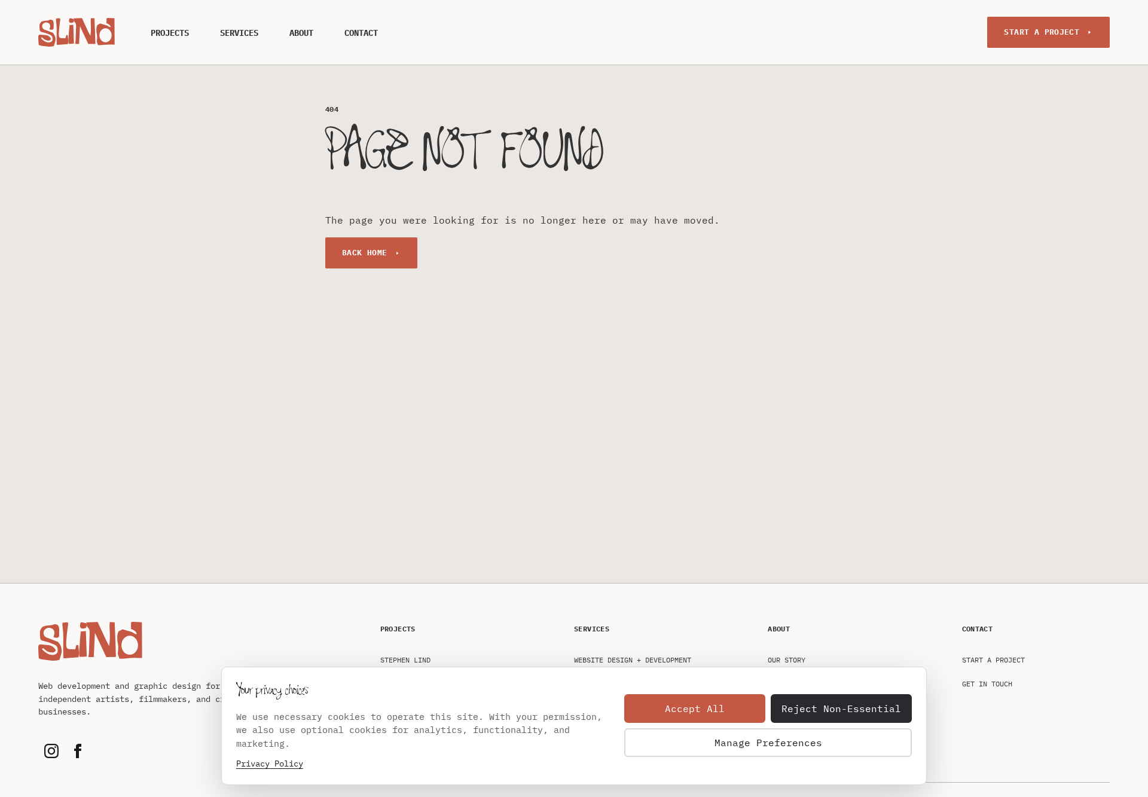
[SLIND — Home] (76, 32)
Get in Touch (987, 683)
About (301, 33)
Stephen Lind (405, 659)
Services (239, 33)
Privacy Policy (269, 763)
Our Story (786, 659)
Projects (170, 33)
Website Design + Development (632, 659)
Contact (361, 33)
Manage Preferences (768, 743)
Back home (364, 253)
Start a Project (1041, 32)
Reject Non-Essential (841, 708)
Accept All (695, 708)
